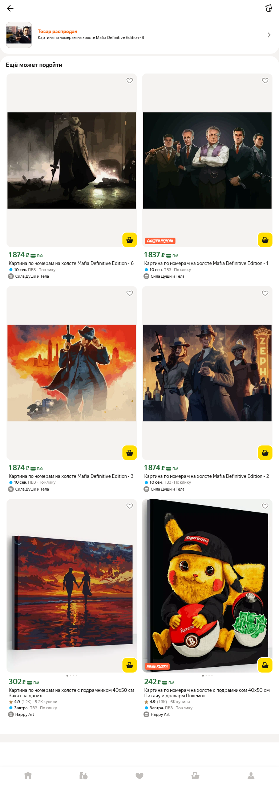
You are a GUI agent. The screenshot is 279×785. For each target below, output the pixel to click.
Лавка (84, 776)
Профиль (251, 776)
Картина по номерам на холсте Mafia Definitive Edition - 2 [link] (206, 476)
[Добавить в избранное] (129, 80)
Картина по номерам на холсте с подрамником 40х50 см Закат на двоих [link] (71, 692)
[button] (10, 8)
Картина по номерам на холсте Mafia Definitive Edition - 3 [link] (71, 476)
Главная (28, 776)
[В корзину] (130, 240)
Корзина (195, 776)
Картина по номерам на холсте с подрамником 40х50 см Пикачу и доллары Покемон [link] (207, 692)
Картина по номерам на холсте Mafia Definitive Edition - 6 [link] (71, 263)
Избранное (139, 776)
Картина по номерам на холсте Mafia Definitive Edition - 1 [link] (206, 263)
